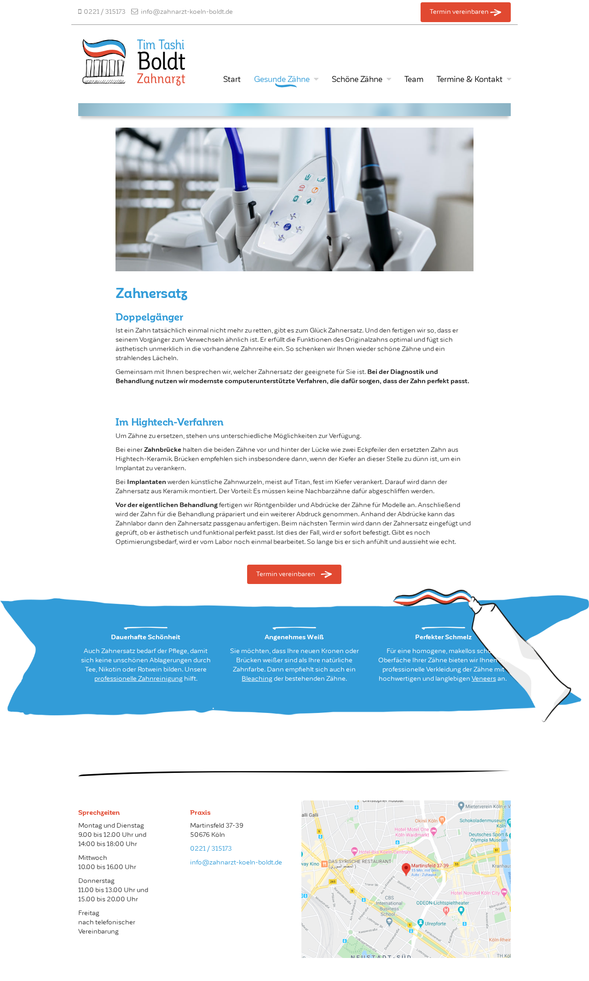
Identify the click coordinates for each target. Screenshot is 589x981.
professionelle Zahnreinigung (138, 678)
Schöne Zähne (357, 79)
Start (232, 79)
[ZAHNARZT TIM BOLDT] (143, 59)
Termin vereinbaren (460, 11)
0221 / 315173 (211, 848)
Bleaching (257, 678)
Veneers (484, 678)
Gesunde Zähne (282, 79)
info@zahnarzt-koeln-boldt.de (236, 862)
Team (413, 79)
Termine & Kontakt (469, 79)
